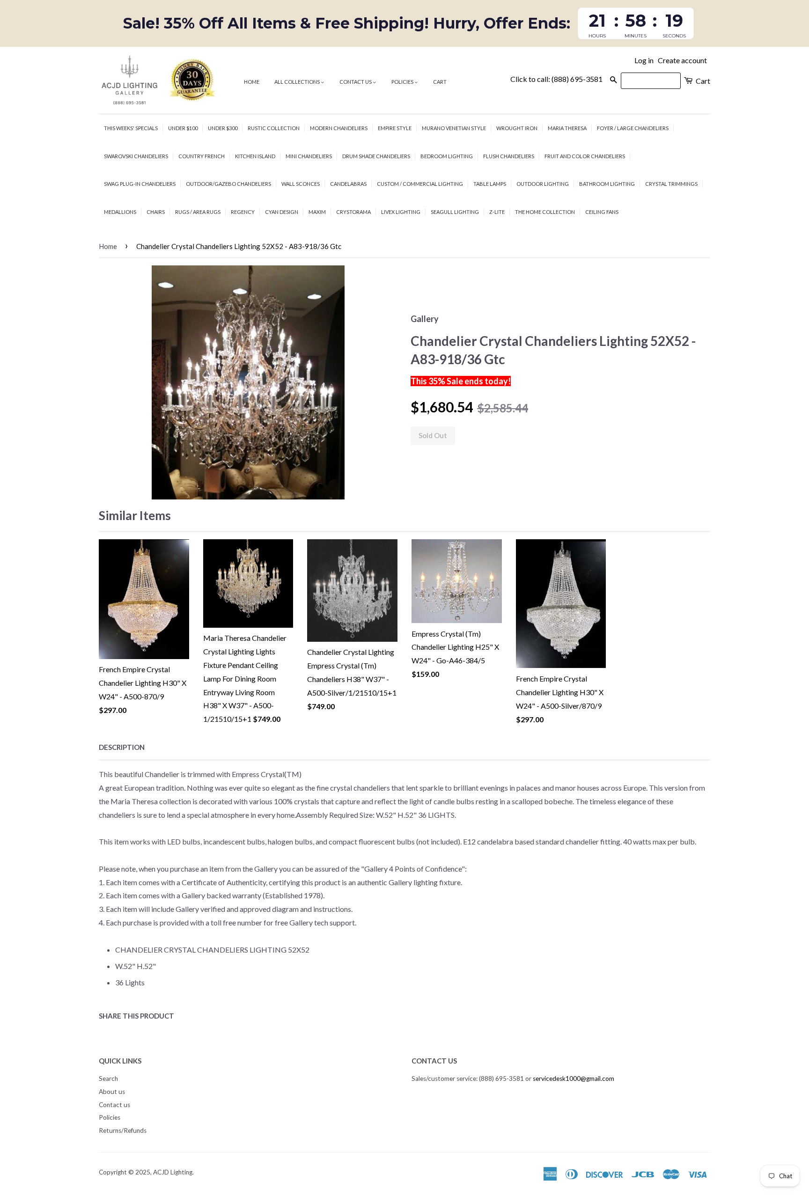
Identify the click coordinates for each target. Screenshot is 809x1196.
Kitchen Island (255, 156)
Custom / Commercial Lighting (420, 184)
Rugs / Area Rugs (198, 212)
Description (122, 747)
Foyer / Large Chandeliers (633, 128)
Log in (644, 60)
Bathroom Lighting (607, 184)
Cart (440, 82)
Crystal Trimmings (671, 184)
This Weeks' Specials (131, 128)
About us (112, 1091)
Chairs (156, 212)
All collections (297, 82)
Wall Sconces (300, 184)
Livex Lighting (400, 212)
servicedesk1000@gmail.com (573, 1078)
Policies (402, 82)
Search (108, 1078)
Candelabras (348, 184)
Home (251, 82)
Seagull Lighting (455, 212)
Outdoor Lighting (542, 184)
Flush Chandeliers (508, 156)
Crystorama (353, 212)
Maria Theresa (567, 128)
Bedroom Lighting (446, 156)
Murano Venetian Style (454, 128)
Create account (682, 60)
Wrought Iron (516, 128)
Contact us (356, 82)
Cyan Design (281, 212)
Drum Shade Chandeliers (376, 156)
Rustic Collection (274, 128)
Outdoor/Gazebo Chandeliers (228, 184)
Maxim (317, 212)
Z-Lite (497, 212)
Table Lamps (489, 184)
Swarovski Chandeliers (136, 156)
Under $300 (222, 128)
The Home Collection (545, 212)
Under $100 (183, 128)
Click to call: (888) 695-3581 (556, 78)
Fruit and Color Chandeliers (584, 156)
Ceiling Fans (601, 212)
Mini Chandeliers (309, 156)
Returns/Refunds (123, 1130)
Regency (243, 212)
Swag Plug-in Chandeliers (140, 184)
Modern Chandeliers (339, 128)
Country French (201, 156)
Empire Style (395, 128)
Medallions (120, 212)
